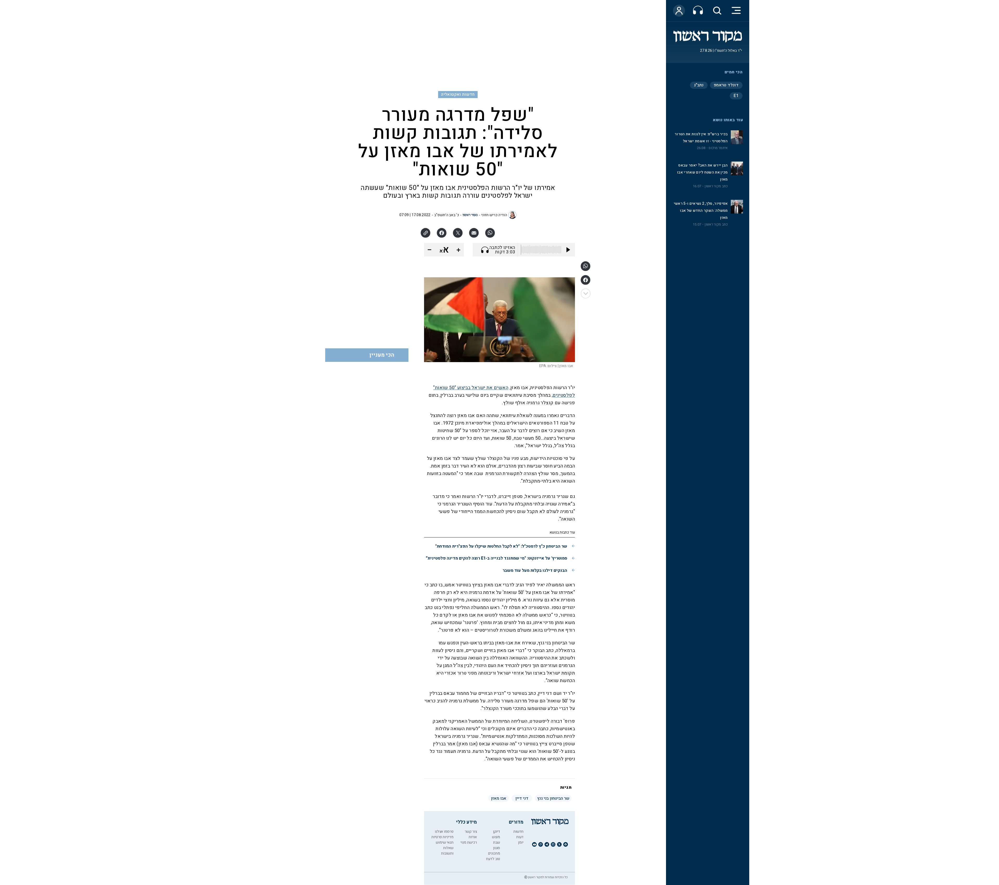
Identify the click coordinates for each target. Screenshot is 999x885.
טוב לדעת (493, 859)
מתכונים (494, 853)
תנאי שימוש (444, 842)
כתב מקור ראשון (716, 186)
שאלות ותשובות (447, 850)
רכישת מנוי (468, 842)
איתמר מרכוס (718, 148)
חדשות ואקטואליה (458, 94)
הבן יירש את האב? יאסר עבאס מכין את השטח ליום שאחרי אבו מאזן (702, 172)
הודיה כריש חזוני (494, 215)
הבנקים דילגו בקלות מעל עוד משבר (535, 570)
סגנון (496, 848)
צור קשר (471, 831)
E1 (736, 96)
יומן (520, 842)
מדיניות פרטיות (442, 837)
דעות (519, 837)
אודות (473, 837)
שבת (496, 842)
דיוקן (496, 831)
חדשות (518, 831)
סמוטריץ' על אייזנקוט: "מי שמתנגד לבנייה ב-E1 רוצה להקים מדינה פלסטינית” (496, 558)
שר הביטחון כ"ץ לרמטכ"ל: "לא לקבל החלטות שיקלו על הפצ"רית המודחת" (501, 546)
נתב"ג (699, 85)
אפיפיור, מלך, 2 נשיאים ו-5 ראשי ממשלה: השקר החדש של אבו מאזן (701, 210)
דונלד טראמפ (726, 85)
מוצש (496, 837)
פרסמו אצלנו (444, 831)
